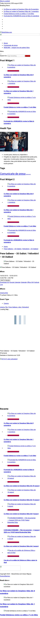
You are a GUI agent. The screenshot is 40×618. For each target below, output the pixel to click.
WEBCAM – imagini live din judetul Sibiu (17, 47)
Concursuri (28, 174)
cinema (2, 307)
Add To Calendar (5, 280)
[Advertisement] (20, 385)
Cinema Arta (4, 293)
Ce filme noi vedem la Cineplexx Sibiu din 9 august (21, 514)
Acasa (6, 43)
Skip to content (5, 1)
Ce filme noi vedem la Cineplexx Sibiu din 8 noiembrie (21, 9)
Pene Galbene (12, 307)
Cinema (6, 303)
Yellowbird (25, 307)
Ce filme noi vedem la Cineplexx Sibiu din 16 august (21, 500)
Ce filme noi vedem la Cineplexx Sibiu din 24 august (21, 486)
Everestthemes (5, 576)
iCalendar (24, 282)
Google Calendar (15, 282)
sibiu (19, 307)
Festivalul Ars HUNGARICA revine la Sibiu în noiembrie (21, 16)
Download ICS (4, 282)
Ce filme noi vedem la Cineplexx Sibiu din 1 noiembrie (21, 11)
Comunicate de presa (10, 45)
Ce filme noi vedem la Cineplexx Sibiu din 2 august (21, 546)
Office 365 (30, 282)
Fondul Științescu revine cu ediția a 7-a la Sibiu (19, 14)
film (6, 307)
